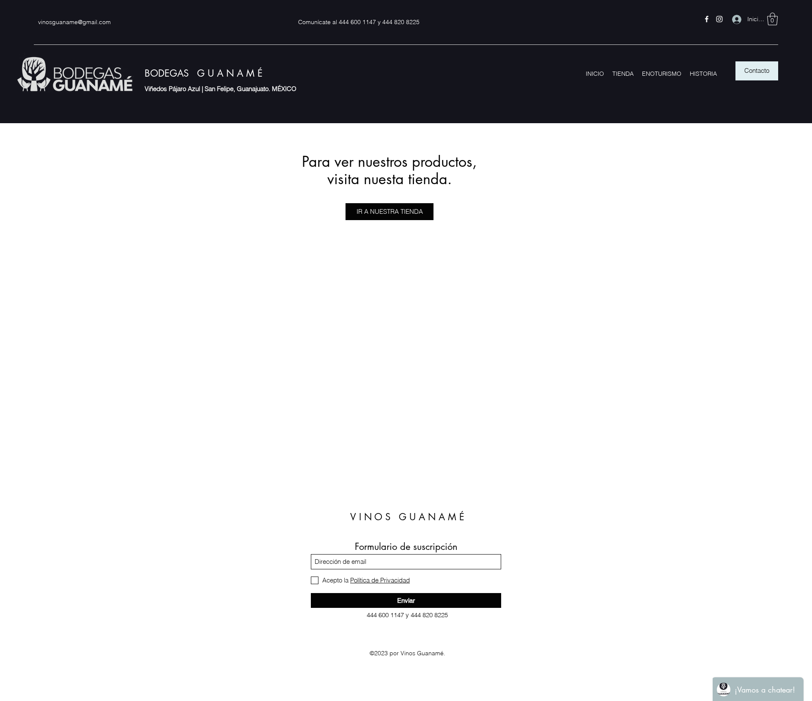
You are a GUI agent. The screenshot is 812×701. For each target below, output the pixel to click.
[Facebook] (706, 19)
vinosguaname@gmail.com (74, 22)
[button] (772, 19)
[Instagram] (719, 19)
